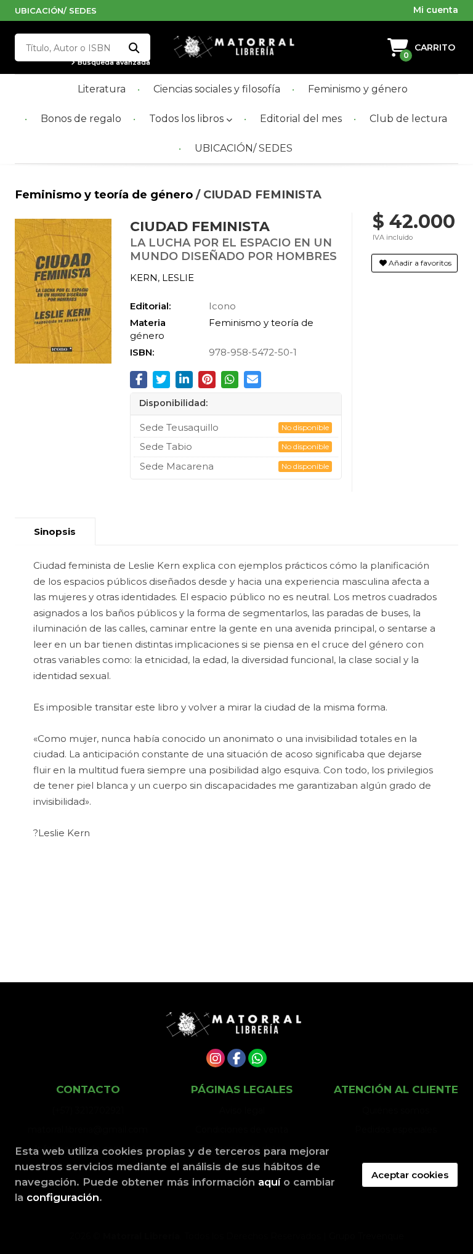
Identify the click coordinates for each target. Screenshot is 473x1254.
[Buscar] (133, 48)
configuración (62, 1197)
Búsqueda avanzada (113, 62)
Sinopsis (55, 531)
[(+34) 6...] (257, 1058)
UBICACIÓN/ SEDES (56, 10)
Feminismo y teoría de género (105, 194)
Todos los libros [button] (187, 118)
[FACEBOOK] (236, 1058)
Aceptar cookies (409, 1175)
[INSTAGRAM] (215, 1058)
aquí (269, 1182)
